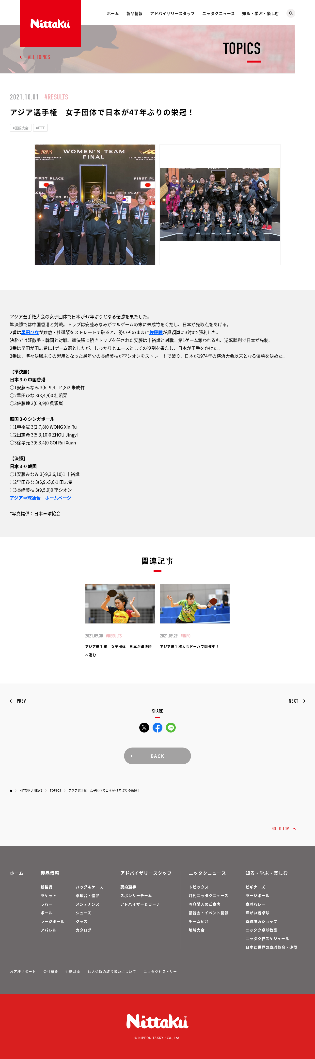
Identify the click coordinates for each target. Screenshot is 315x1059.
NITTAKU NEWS (31, 790)
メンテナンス (88, 904)
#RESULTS (56, 97)
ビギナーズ (255, 887)
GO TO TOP (280, 828)
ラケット (49, 895)
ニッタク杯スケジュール (267, 938)
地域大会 (197, 930)
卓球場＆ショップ (262, 921)
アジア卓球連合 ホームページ (40, 497)
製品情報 (134, 13)
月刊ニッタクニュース (208, 895)
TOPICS (55, 790)
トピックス (199, 887)
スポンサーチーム (136, 895)
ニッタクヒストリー (160, 971)
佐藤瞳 (156, 332)
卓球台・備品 (88, 895)
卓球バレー (256, 904)
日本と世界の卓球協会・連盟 (272, 947)
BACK (157, 756)
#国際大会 (21, 127)
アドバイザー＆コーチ (140, 904)
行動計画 (72, 971)
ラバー (47, 904)
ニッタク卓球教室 (262, 930)
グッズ (82, 921)
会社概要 (50, 971)
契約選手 (128, 887)
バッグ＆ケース (89, 887)
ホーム (113, 13)
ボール (47, 912)
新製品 (47, 887)
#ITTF (40, 127)
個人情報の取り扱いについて (112, 971)
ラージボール (52, 921)
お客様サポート (23, 971)
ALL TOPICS (39, 57)
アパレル (49, 930)
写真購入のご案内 (205, 904)
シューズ (84, 912)
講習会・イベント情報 (209, 912)
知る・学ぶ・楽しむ (260, 13)
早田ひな (30, 332)
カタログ (84, 930)
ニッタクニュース (218, 13)
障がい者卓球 (257, 912)
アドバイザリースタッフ (172, 13)
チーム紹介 (199, 921)
